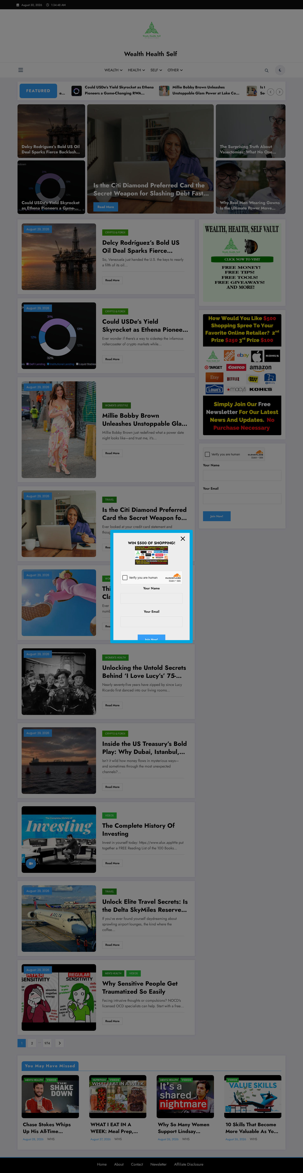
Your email (151, 611)
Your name (151, 588)
